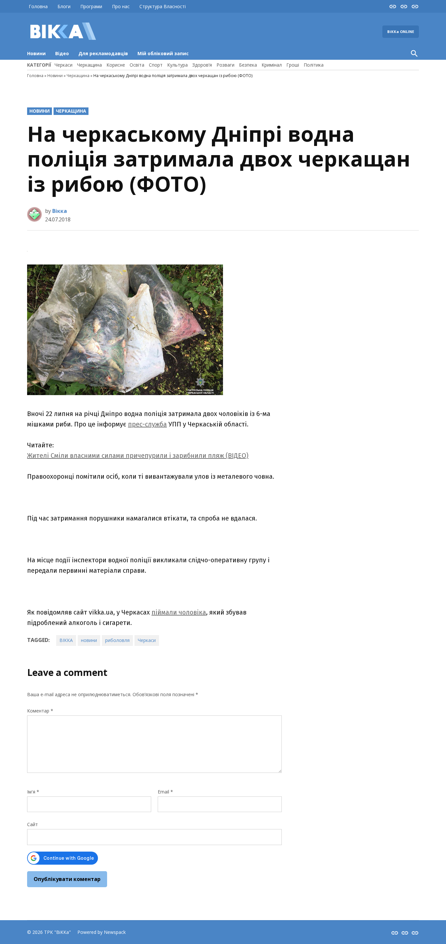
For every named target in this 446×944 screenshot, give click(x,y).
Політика (314, 65)
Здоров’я (202, 65)
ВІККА (66, 640)
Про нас (121, 6)
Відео (62, 53)
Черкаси (63, 65)
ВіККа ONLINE (400, 31)
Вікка (59, 211)
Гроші (292, 65)
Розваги (225, 65)
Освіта (137, 65)
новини (89, 640)
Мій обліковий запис (163, 53)
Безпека (248, 65)
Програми (91, 6)
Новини (36, 53)
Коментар (40, 711)
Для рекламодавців (103, 53)
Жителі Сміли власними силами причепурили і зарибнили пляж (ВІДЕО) (137, 455)
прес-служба (147, 424)
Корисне (115, 65)
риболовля (117, 640)
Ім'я (33, 792)
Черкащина (89, 65)
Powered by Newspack (101, 932)
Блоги (64, 6)
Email (165, 792)
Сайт (32, 824)
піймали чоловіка (178, 612)
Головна (38, 6)
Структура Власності (162, 6)
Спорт (156, 65)
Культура (177, 65)
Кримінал (272, 65)
